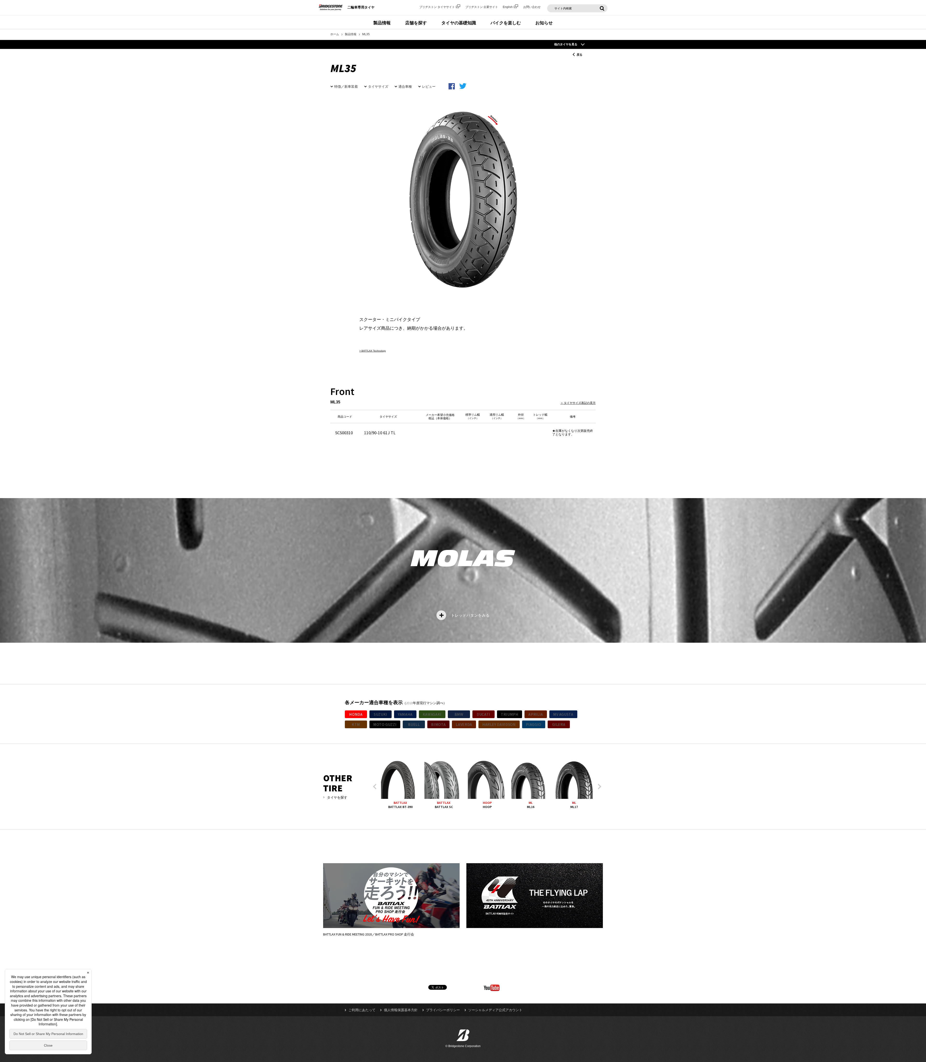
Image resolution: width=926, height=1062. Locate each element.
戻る (579, 54)
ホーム (334, 34)
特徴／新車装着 (346, 86)
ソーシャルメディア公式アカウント (495, 1010)
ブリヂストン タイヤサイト (437, 7)
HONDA (355, 714)
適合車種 (405, 86)
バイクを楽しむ (505, 22)
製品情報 (382, 22)
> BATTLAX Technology (372, 350)
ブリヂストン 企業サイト (481, 7)
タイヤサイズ (378, 86)
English (508, 7)
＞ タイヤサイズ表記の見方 (578, 403)
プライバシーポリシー (443, 1010)
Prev (376, 786)
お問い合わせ (532, 7)
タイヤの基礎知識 (458, 22)
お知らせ (544, 22)
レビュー (429, 86)
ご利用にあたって (361, 1010)
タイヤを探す (337, 797)
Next (598, 786)
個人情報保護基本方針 (401, 1010)
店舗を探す (416, 22)
